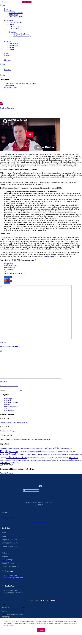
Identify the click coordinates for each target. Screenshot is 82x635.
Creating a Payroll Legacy (8, 431)
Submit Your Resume (16, 17)
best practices (8, 264)
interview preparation (61, 454)
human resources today (33, 454)
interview (44, 454)
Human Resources (16, 454)
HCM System (26, 451)
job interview (78, 454)
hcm (21, 451)
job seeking (30, 457)
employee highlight (52, 448)
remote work (29, 460)
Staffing (11, 24)
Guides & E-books (6, 473)
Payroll (3, 460)
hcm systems (34, 451)
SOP (5, 271)
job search (3, 457)
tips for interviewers (55, 460)
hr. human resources (47, 451)
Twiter (8, 279)
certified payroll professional (31, 448)
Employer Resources (7, 108)
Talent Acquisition (37, 460)
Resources (7, 42)
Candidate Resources (11, 402)
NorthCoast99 (53, 457)
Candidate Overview (16, 13)
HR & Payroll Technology (22, 36)
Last (22, 611)
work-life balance (76, 460)
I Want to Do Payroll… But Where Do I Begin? (14, 422)
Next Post (3, 382)
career (14, 448)
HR (39, 451)
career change (19, 448)
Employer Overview (15, 22)
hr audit (55, 451)
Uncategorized (9, 410)
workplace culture (14, 462)
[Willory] (2, 5)
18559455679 (9, 86)
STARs (6, 408)
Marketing (42, 457)
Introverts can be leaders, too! (9, 386)
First (22, 607)
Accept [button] (41, 630)
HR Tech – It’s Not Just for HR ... (10, 346)
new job (48, 457)
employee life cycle (10, 265)
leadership (37, 457)
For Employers (9, 20)
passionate (73, 457)
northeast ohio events (63, 457)
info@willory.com (10, 87)
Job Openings (13, 15)
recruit (17, 460)
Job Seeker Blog (16, 457)
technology (45, 460)
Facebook (9, 277)
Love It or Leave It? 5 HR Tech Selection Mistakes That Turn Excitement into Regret (25, 439)
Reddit (8, 283)
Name (4, 605)
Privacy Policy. (8, 625)
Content (7, 404)
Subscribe (5, 617)
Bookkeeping (8, 399)
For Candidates (9, 11)
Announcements (6, 448)
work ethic (5, 462)
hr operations (8, 269)
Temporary (16, 28)
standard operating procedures (14, 273)
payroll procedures (10, 460)
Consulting (12, 32)
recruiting (22, 460)
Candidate (7, 400)
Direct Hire (16, 26)
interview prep (51, 454)
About (6, 53)
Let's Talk (7, 61)
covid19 (40, 448)
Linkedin (9, 281)
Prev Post (3, 342)
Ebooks (11, 49)
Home (6, 9)
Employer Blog (9, 267)
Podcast (11, 47)
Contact (7, 55)
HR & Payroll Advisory (21, 34)
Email (4, 614)
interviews (71, 454)
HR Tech (69, 451)
